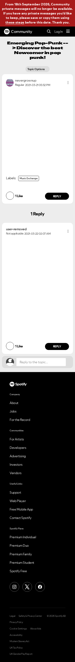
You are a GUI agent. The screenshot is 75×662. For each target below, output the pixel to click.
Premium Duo (19, 545)
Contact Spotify (21, 518)
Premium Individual (23, 537)
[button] (68, 83)
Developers (18, 447)
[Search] (49, 31)
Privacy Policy (16, 622)
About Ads (35, 628)
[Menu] (68, 31)
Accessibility (16, 635)
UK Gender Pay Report (21, 654)
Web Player (18, 501)
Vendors (16, 473)
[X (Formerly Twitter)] (27, 587)
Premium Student (22, 562)
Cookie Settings (18, 628)
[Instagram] (14, 587)
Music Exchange (29, 178)
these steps (14, 22)
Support (15, 492)
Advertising (18, 456)
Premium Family (21, 554)
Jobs (13, 411)
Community (21, 31)
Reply (57, 196)
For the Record (20, 419)
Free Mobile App (21, 509)
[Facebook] (40, 587)
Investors (16, 464)
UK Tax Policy (16, 647)
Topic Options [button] (36, 69)
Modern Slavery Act (19, 641)
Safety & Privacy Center (30, 616)
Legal (12, 616)
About (14, 403)
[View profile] (10, 82)
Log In (58, 31)
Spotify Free (18, 571)
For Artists (17, 439)
